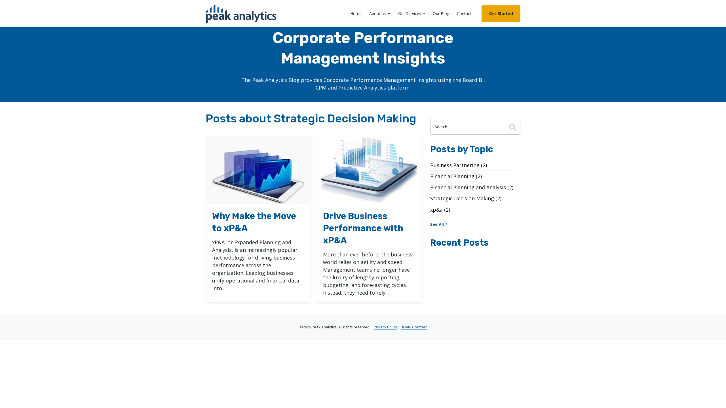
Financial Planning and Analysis (471, 187)
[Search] (512, 127)
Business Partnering (458, 165)
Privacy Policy (385, 327)
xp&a (440, 209)
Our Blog (441, 13)
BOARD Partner (414, 327)
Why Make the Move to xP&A (254, 222)
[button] (380, 13)
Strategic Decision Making (465, 198)
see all (437, 224)
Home (356, 13)
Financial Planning (456, 176)
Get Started (501, 13)
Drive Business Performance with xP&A (363, 228)
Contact (464, 13)
